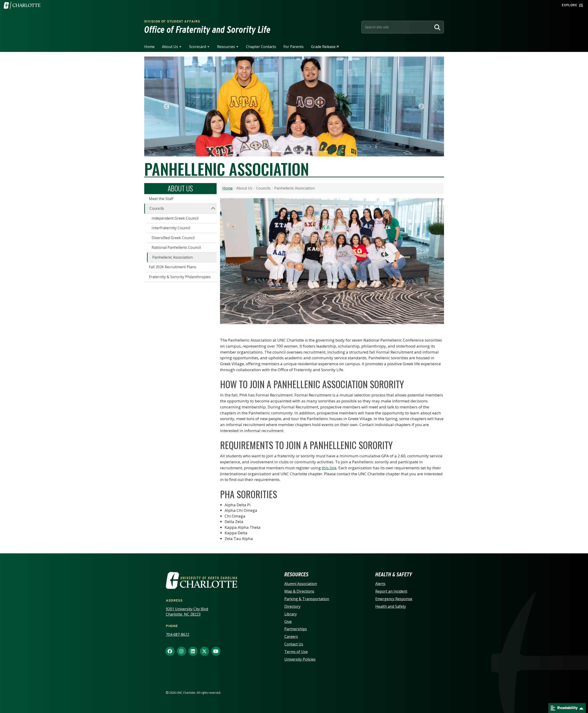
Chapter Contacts (261, 46)
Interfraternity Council (171, 227)
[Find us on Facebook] (170, 651)
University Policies (300, 659)
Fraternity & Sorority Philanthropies (180, 276)
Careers (291, 636)
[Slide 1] (265, 151)
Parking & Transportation (306, 598)
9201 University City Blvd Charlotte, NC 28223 (187, 611)
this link (329, 467)
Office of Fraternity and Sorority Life (207, 29)
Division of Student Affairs (172, 21)
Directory (292, 606)
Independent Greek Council (175, 218)
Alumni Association (300, 583)
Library (290, 614)
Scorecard (197, 46)
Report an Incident (391, 591)
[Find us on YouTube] (216, 651)
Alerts (380, 583)
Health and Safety (390, 606)
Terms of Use (296, 651)
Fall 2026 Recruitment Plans (172, 266)
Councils (157, 208)
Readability (567, 708)
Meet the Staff (161, 198)
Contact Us (293, 644)
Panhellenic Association (172, 257)
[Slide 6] (323, 151)
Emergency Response (393, 598)
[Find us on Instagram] (181, 651)
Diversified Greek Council (173, 237)
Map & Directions (299, 591)
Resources (226, 46)
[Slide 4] (300, 151)
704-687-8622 (177, 634)
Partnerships (295, 628)
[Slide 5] (311, 151)
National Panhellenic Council (176, 247)
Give (288, 621)
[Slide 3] (288, 151)
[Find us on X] (204, 651)
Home (149, 46)
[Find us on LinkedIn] (193, 651)
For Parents (293, 46)
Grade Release (323, 46)
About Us (170, 46)
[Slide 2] (277, 151)
